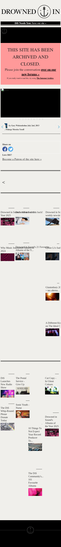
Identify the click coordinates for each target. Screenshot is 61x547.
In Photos (46, 31)
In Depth (30, 31)
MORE (53, 353)
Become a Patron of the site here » (22, 159)
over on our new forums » (39, 72)
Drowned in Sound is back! (29, 212)
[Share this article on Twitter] (10, 149)
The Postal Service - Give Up (21, 381)
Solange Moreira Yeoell (15, 129)
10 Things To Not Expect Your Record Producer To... (35, 434)
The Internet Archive (45, 78)
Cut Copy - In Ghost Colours (50, 381)
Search (54, 39)
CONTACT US (22, 541)
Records (15, 31)
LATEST (5, 199)
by (17, 125)
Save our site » (30, 23)
